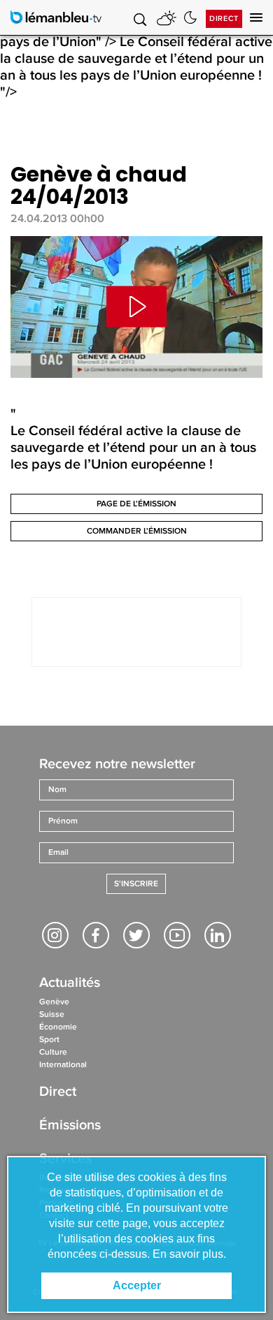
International (63, 1064)
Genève (54, 1002)
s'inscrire (136, 884)
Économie (58, 1027)
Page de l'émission (136, 504)
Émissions (70, 1126)
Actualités (69, 983)
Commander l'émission (137, 531)
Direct (224, 18)
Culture (53, 1052)
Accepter (137, 1285)
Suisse (51, 1014)
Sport (49, 1039)
